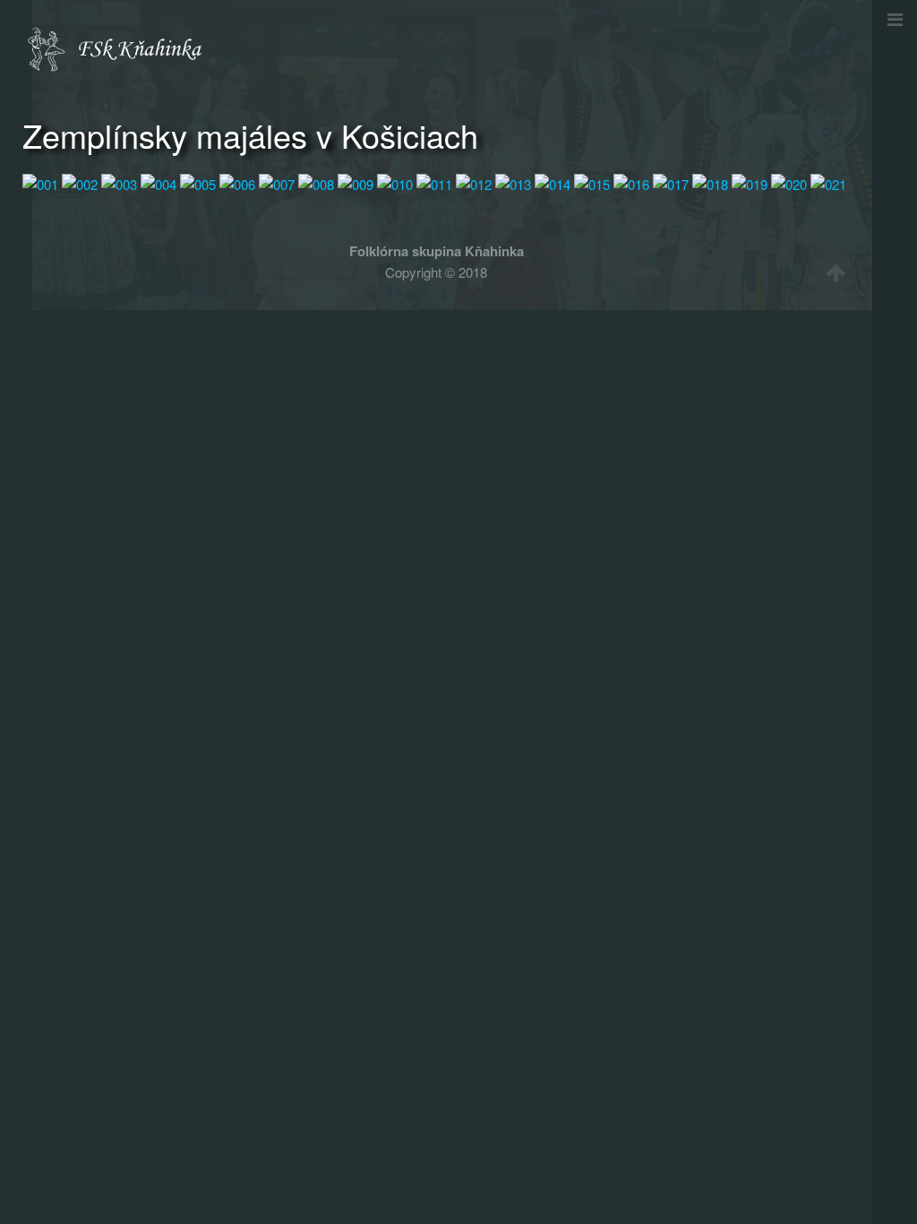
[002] (80, 182)
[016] (631, 182)
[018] (710, 182)
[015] (592, 182)
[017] (671, 182)
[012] (474, 182)
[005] (198, 182)
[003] (119, 182)
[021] (828, 182)
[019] (749, 182)
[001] (40, 182)
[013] (513, 182)
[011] (434, 182)
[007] (277, 182)
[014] (552, 182)
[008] (316, 182)
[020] (789, 182)
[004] (158, 182)
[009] (355, 182)
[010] (395, 182)
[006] (237, 182)
